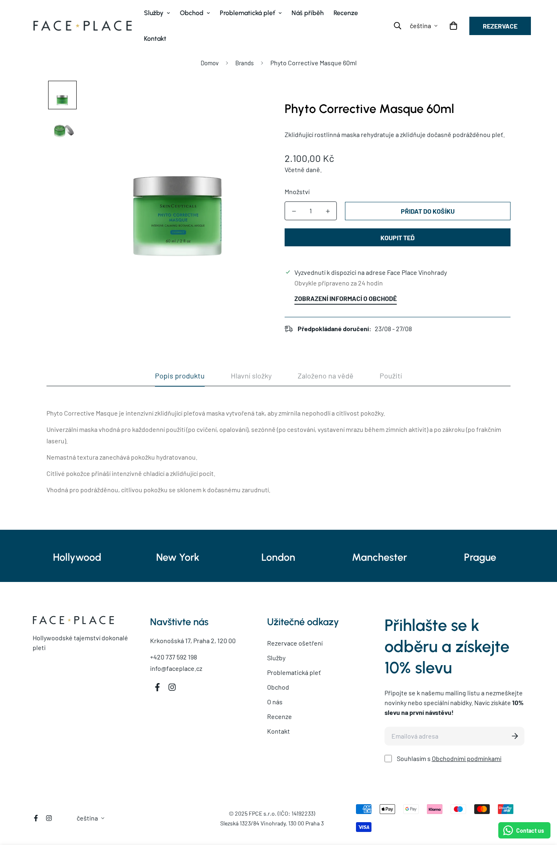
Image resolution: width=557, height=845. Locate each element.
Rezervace (500, 26)
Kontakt (155, 38)
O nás (275, 702)
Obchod (191, 13)
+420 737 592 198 (173, 657)
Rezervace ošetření (295, 643)
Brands (244, 62)
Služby (154, 13)
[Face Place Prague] (83, 25)
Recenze (346, 13)
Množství (297, 191)
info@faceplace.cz (176, 668)
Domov (210, 62)
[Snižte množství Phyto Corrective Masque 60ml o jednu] (294, 211)
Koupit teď (397, 237)
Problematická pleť (247, 13)
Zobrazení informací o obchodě (345, 298)
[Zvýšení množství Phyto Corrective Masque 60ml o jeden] (327, 211)
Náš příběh (308, 13)
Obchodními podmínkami (467, 758)
